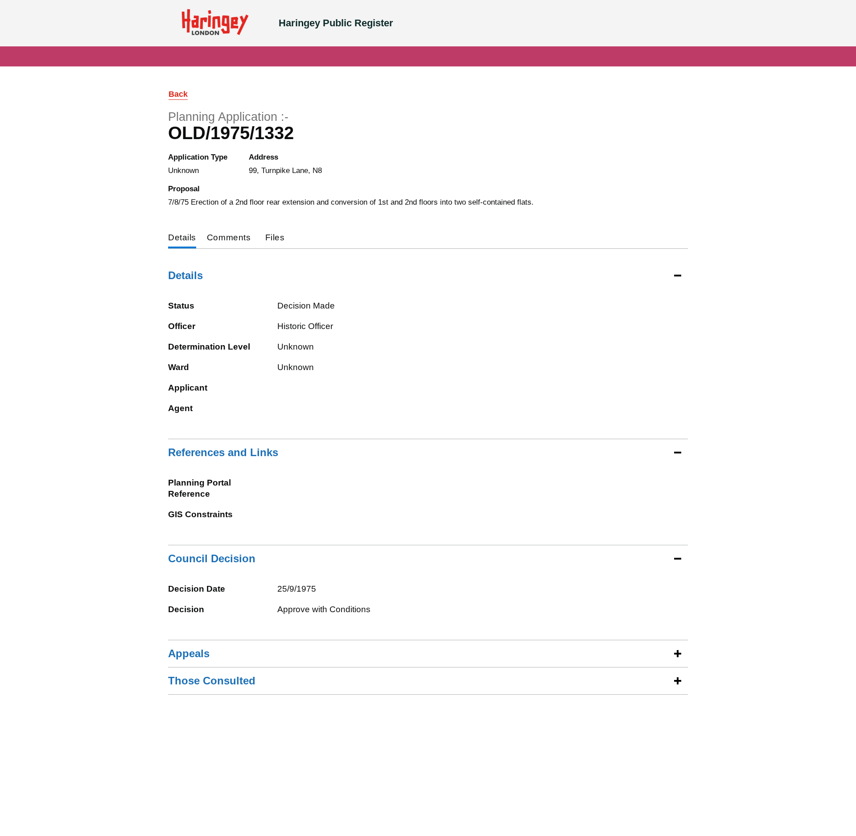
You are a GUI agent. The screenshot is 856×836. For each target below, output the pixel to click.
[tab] (182, 238)
